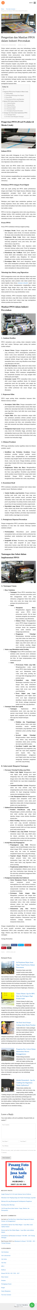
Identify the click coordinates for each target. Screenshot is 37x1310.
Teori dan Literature (10, 9)
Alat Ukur (3, 1262)
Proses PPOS (9, 97)
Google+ (28, 945)
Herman (3, 1230)
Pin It (4, 947)
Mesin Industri (4, 1277)
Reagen (3, 1287)
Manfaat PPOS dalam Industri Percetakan (13, 101)
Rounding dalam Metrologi (7, 1204)
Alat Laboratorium (5, 1255)
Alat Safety (4, 1259)
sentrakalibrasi (4, 1224)
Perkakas (3, 1280)
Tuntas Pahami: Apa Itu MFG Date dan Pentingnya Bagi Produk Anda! (25, 996)
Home (2, 9)
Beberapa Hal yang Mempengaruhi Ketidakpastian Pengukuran (16, 1201)
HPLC (2, 1266)
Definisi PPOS (9, 93)
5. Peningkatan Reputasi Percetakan (14, 110)
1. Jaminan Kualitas (10, 103)
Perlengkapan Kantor (6, 1284)
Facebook (14, 945)
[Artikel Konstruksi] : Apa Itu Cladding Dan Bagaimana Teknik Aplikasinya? (25, 1082)
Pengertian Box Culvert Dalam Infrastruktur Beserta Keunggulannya (26, 1051)
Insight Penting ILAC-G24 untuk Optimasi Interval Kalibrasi (16, 1194)
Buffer (9, 947)
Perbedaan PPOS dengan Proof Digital (15, 95)
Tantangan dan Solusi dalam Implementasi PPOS (15, 112)
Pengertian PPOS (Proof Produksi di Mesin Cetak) (15, 91)
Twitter (21, 945)
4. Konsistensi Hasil (10, 108)
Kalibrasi (3, 1269)
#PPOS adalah (10, 952)
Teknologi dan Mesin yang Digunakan (15, 99)
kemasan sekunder (23, 283)
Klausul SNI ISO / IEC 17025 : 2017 (10, 1273)
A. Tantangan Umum (11, 114)
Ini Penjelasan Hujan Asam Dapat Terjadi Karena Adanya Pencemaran (25, 965)
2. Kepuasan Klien (10, 105)
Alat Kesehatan (5, 1252)
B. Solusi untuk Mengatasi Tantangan (15, 116)
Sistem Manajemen (5, 1291)
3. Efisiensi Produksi (11, 107)
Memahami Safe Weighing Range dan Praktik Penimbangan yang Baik (18, 1197)
